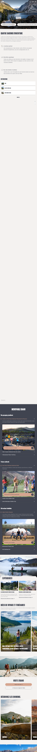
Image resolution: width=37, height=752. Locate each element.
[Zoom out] (35, 103)
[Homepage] (2, 2)
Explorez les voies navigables (9, 24)
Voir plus (18, 97)
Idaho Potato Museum (7, 512)
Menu (33, 1)
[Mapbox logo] (3, 400)
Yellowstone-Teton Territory (9, 455)
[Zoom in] (35, 101)
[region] (18, 250)
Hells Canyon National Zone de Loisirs (11, 452)
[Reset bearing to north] (35, 104)
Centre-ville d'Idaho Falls (8, 498)
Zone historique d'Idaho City (9, 501)
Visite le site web (18, 684)
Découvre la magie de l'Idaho (19, 688)
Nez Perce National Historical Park (10, 465)
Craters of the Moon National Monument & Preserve (14, 419)
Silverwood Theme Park (8, 546)
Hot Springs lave (6, 549)
